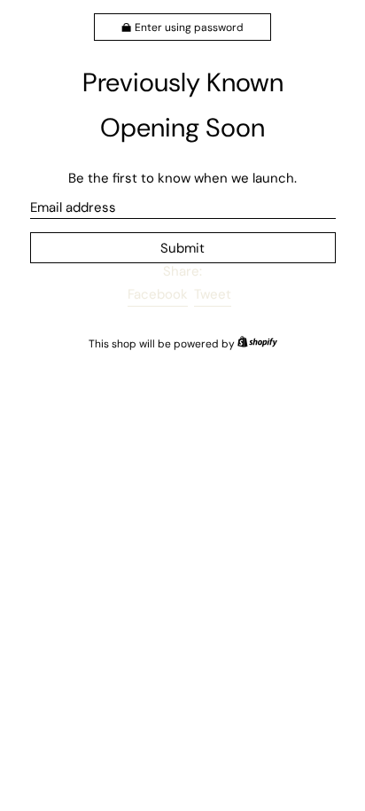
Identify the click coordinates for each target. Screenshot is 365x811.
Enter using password (189, 27)
